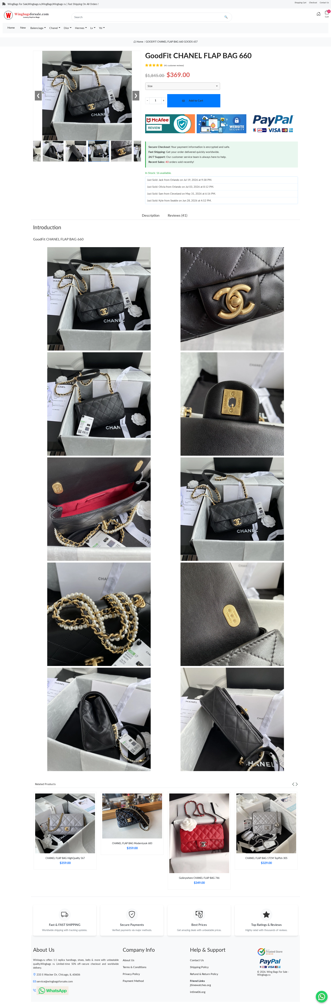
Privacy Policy (131, 974)
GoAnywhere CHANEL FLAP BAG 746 (199, 878)
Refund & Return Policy (204, 974)
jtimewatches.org (200, 985)
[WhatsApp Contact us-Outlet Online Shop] (322, 997)
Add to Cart (196, 100)
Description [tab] (150, 215)
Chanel (53, 28)
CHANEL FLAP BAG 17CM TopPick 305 (266, 858)
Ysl (100, 28)
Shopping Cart (300, 3)
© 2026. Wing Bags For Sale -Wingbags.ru (273, 973)
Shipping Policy (199, 967)
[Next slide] (296, 784)
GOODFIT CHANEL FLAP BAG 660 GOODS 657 (172, 42)
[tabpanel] (65, 832)
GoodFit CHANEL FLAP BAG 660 (58, 239)
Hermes (79, 28)
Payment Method (133, 981)
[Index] (319, 14)
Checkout (313, 3)
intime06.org (197, 992)
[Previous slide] (293, 784)
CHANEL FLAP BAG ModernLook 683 (132, 843)
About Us (128, 960)
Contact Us (324, 3)
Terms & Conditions (134, 967)
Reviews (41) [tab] (177, 215)
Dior (66, 28)
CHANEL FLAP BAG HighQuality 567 (65, 858)
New (23, 27)
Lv (91, 28)
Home (11, 27)
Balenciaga (36, 28)
